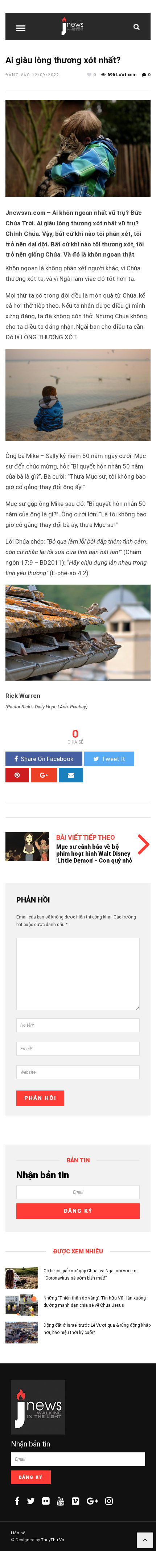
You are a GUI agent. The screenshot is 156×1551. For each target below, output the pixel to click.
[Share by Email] (71, 775)
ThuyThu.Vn (52, 1540)
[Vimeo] (75, 1501)
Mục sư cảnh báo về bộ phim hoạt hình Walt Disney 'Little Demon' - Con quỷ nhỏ (94, 853)
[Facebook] (17, 1501)
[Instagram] (109, 1501)
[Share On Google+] (44, 775)
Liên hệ (18, 1533)
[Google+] (92, 1501)
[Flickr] (46, 1501)
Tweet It (113, 758)
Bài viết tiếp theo (85, 837)
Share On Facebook (47, 758)
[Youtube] (61, 1501)
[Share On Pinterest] (17, 775)
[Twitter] (31, 1501)
